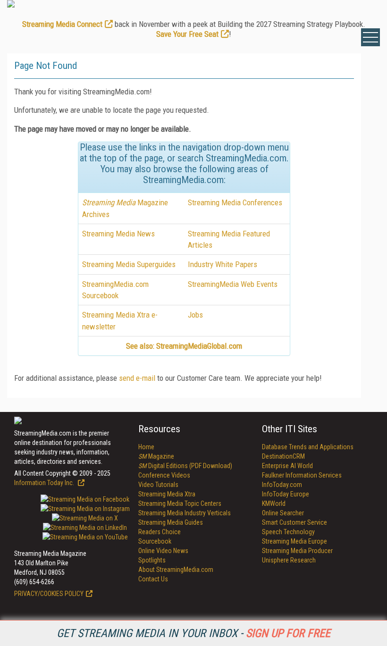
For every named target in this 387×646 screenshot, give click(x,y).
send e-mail (137, 378)
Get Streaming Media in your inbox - (193, 633)
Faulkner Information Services (302, 475)
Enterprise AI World (287, 466)
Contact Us (153, 579)
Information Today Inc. (45, 483)
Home (146, 447)
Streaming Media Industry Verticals (184, 513)
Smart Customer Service (294, 522)
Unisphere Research (289, 560)
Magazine (156, 456)
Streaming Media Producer (297, 550)
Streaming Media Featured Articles (229, 239)
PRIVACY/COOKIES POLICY (49, 593)
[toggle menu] (370, 37)
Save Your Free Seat (187, 34)
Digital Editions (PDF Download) (185, 466)
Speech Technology (288, 532)
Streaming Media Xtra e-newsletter (120, 320)
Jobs (195, 314)
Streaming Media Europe (294, 541)
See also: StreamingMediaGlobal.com (184, 346)
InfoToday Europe (285, 494)
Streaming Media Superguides (129, 264)
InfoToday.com (282, 484)
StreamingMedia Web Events (233, 284)
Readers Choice (159, 532)
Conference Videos (164, 475)
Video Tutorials (158, 484)
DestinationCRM (283, 456)
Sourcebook (154, 541)
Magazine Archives (125, 208)
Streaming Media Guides (170, 522)
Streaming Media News (118, 233)
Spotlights (152, 560)
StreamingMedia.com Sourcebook (115, 289)
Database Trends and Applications (307, 447)
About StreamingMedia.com (175, 569)
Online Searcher (283, 513)
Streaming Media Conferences (235, 202)
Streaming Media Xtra (166, 494)
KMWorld (274, 503)
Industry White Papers (222, 264)
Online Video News (163, 550)
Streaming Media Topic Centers (179, 503)
